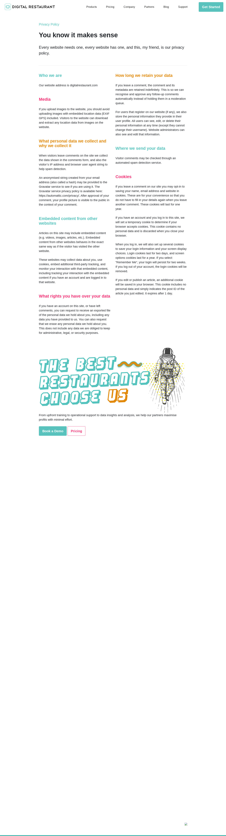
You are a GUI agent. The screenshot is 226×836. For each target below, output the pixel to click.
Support (182, 6)
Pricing (110, 6)
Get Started (211, 7)
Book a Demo (52, 431)
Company (129, 6)
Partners (149, 6)
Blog (166, 6)
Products (91, 6)
